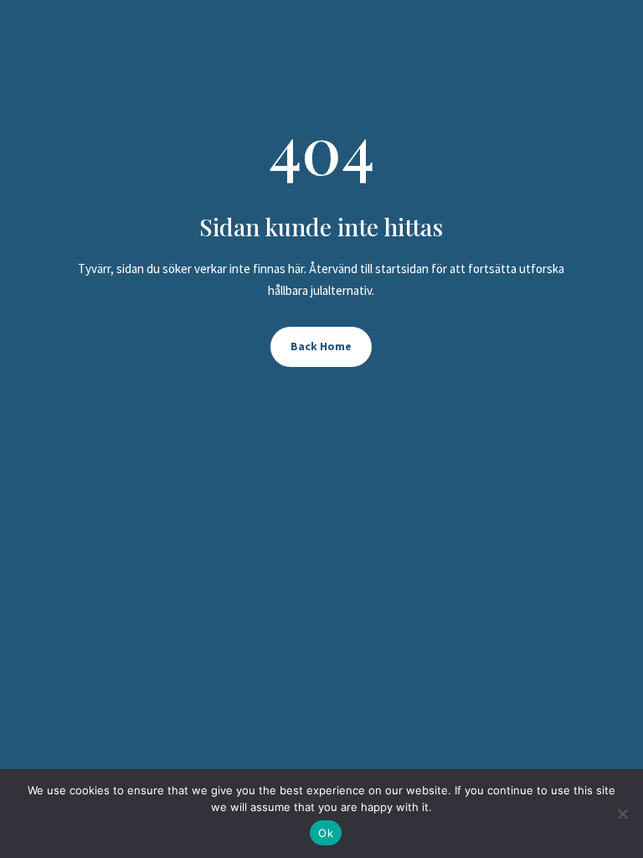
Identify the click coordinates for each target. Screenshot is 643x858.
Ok (325, 833)
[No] (622, 813)
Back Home (321, 346)
